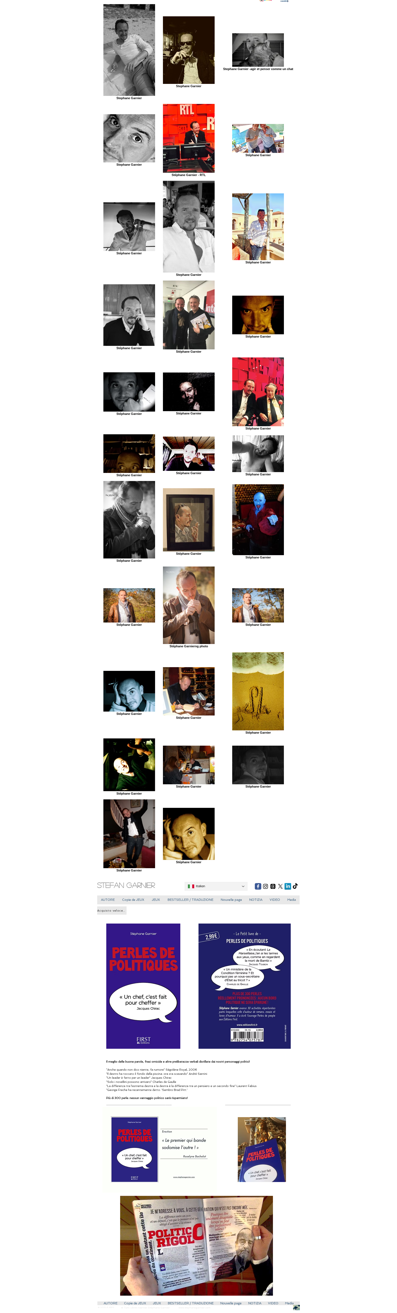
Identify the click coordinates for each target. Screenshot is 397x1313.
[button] (133, 899)
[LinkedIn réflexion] (288, 886)
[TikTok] (295, 886)
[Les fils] (273, 886)
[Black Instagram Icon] (265, 886)
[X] (280, 886)
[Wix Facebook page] (258, 886)
